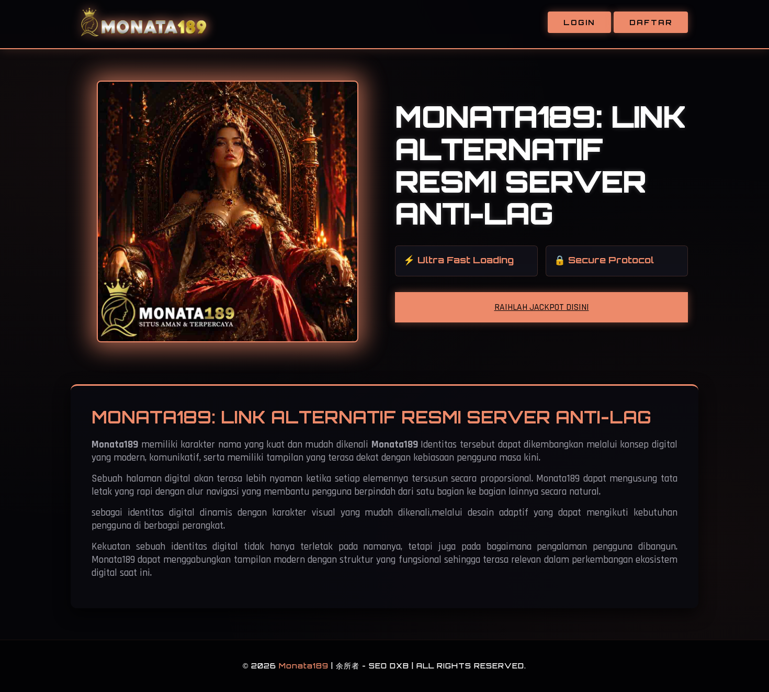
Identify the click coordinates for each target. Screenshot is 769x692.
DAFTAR (650, 22)
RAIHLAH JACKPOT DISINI (541, 307)
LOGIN (579, 22)
